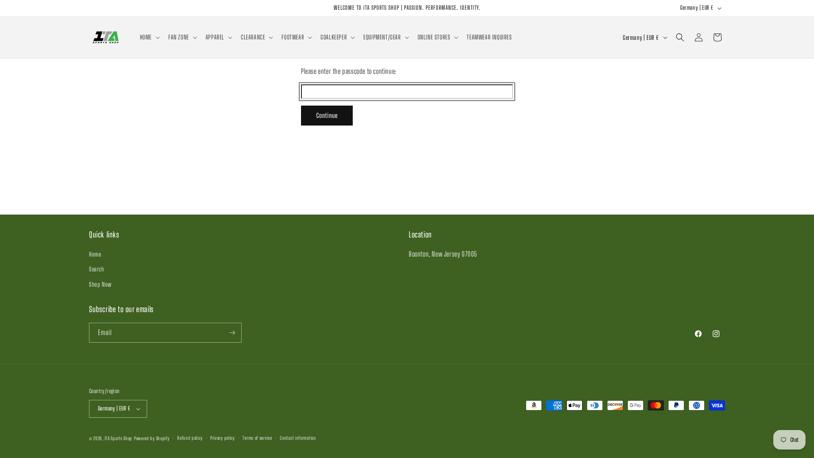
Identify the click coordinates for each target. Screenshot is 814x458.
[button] (149, 37)
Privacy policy (222, 438)
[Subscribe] (232, 333)
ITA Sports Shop (119, 438)
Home (95, 254)
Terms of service (257, 438)
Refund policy (189, 438)
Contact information (298, 438)
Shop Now (100, 284)
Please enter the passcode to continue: (348, 71)
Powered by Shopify (152, 438)
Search (96, 269)
